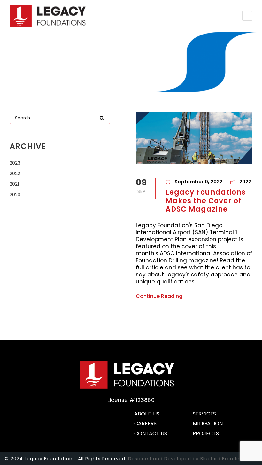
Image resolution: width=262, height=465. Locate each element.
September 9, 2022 (198, 181)
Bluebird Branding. (222, 458)
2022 (245, 181)
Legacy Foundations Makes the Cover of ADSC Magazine (206, 200)
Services (204, 414)
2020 (15, 194)
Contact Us (150, 433)
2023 (15, 162)
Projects (206, 433)
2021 (14, 184)
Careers (145, 424)
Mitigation (208, 424)
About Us (146, 414)
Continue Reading (159, 296)
